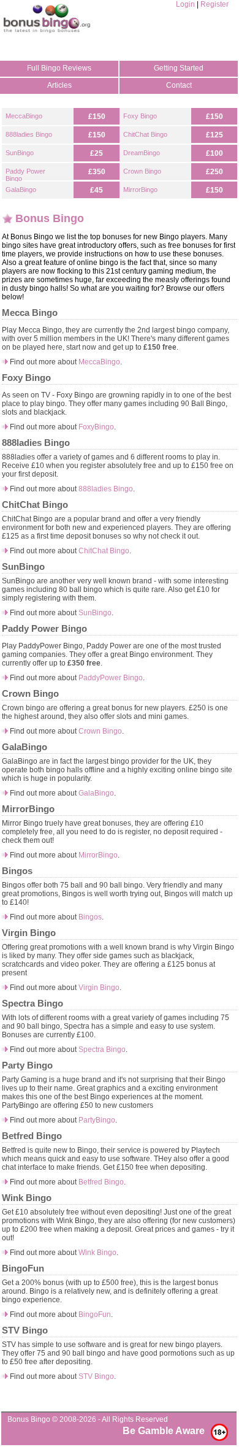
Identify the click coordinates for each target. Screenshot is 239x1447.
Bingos (90, 917)
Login (185, 4)
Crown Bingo (142, 171)
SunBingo (20, 152)
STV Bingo (96, 1376)
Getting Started (178, 68)
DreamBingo (141, 152)
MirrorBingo (140, 189)
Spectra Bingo (102, 1049)
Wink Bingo (97, 1252)
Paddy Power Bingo (25, 174)
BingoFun (94, 1314)
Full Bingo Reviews (59, 68)
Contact (179, 85)
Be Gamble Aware (164, 1431)
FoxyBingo (96, 427)
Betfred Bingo (101, 1182)
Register (214, 4)
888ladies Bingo (29, 134)
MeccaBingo (24, 116)
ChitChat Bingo (145, 134)
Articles (59, 85)
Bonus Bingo (28, 1419)
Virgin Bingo (99, 987)
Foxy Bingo (140, 116)
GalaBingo (21, 189)
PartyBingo (96, 1120)
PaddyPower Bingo (110, 678)
